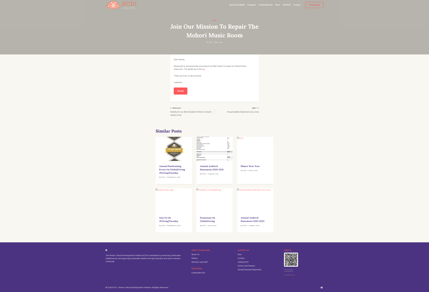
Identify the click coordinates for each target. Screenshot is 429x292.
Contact (297, 5)
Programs (251, 5)
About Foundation (237, 5)
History (194, 258)
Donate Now (314, 5)
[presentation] (174, 149)
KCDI (210, 42)
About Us (195, 254)
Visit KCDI (287, 5)
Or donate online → (289, 275)
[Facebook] (322, 287)
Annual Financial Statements (249, 269)
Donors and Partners (246, 266)
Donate (180, 91)
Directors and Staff (199, 262)
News (277, 5)
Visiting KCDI (243, 262)
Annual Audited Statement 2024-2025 (243, 110)
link (203, 69)
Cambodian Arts (265, 5)
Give (239, 254)
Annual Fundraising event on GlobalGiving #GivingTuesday (172, 169)
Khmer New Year (250, 166)
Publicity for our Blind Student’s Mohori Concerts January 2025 (191, 111)
